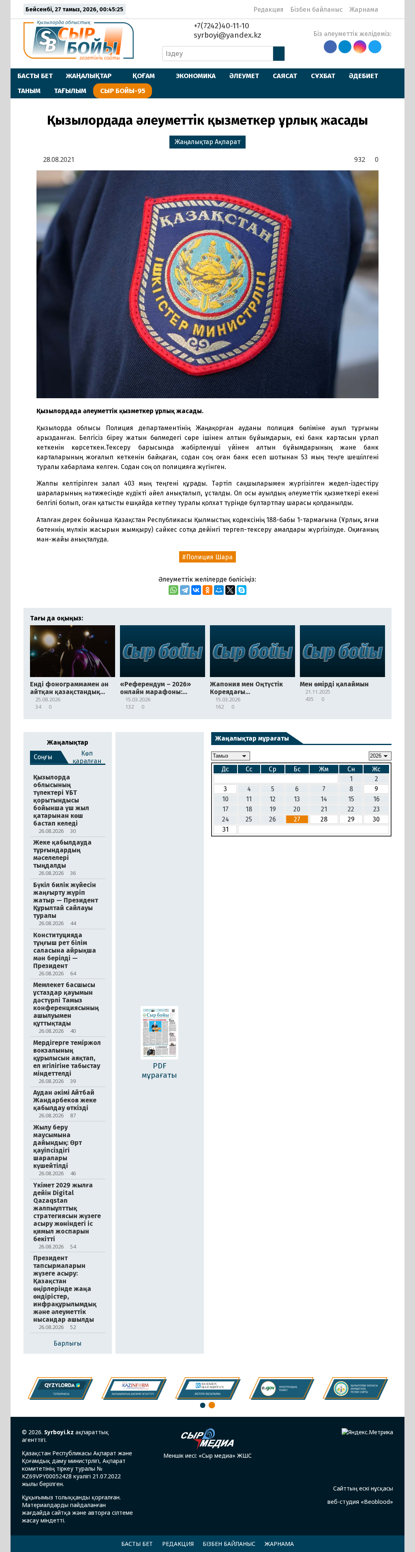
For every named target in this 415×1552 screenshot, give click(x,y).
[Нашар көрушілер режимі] (386, 9)
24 (225, 819)
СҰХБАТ (323, 76)
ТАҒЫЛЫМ (70, 91)
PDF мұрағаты (159, 1070)
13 (297, 799)
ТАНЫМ (29, 91)
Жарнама (363, 9)
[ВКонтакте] (196, 590)
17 (225, 809)
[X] (230, 590)
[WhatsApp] (173, 590)
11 (249, 799)
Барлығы (67, 1343)
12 (273, 799)
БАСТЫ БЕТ (35, 76)
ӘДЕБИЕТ (363, 76)
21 (324, 809)
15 (351, 799)
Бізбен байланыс (316, 9)
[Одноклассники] (207, 590)
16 (376, 799)
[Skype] (241, 590)
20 (296, 809)
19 (273, 809)
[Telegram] (185, 590)
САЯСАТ (285, 76)
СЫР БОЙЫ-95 (122, 91)
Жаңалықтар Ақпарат (207, 142)
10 (225, 799)
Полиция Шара (209, 557)
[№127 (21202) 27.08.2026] (159, 1033)
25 (249, 819)
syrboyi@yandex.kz (226, 35)
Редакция (268, 9)
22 (351, 809)
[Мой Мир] (219, 590)
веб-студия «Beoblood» (360, 1501)
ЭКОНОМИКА (196, 76)
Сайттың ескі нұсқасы (363, 1488)
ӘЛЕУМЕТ (244, 76)
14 (324, 799)
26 (272, 819)
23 (376, 809)
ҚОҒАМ (144, 76)
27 (297, 819)
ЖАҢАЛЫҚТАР (88, 76)
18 (249, 809)
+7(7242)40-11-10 (220, 25)
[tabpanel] (355, 1388)
